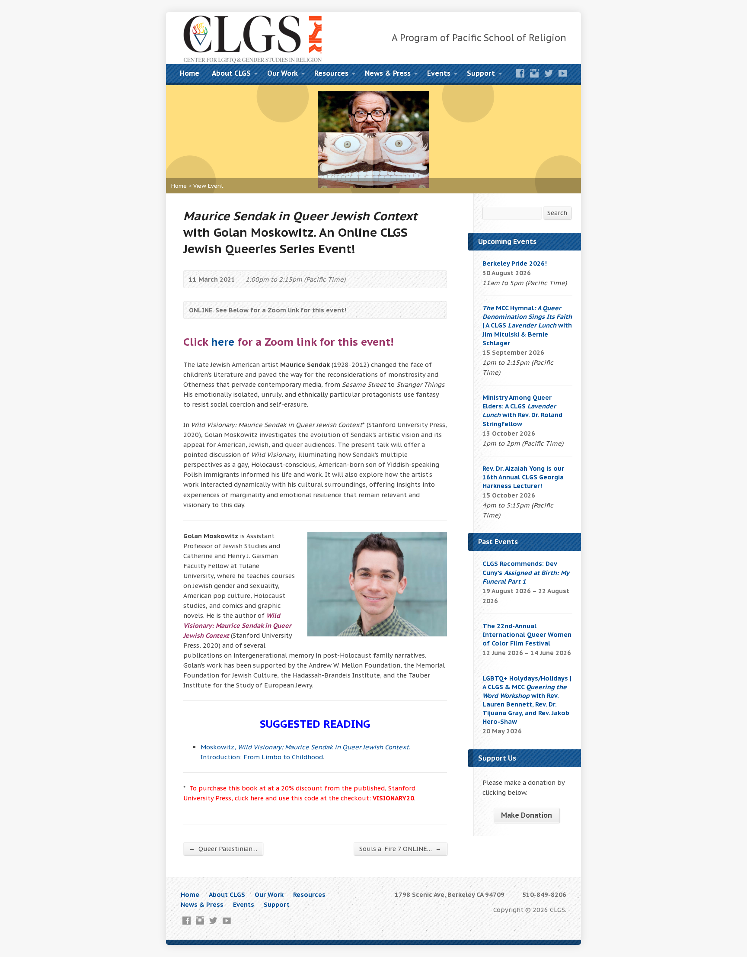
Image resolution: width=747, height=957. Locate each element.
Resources (331, 73)
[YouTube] (563, 73)
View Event (208, 185)
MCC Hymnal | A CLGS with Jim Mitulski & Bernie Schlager (527, 325)
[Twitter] (548, 73)
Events (438, 73)
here (222, 342)
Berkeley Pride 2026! (514, 263)
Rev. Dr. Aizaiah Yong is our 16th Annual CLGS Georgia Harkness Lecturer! (523, 477)
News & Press (388, 73)
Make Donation (526, 815)
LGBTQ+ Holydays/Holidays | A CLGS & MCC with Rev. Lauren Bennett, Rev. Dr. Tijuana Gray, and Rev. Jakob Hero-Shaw (526, 700)
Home (189, 73)
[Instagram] (534, 73)
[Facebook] (520, 73)
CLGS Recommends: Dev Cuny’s (525, 572)
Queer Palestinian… (223, 848)
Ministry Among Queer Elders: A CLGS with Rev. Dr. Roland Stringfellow (522, 410)
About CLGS (231, 73)
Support (481, 73)
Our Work (282, 73)
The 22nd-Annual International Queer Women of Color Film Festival (526, 634)
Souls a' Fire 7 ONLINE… (400, 848)
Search (557, 213)
